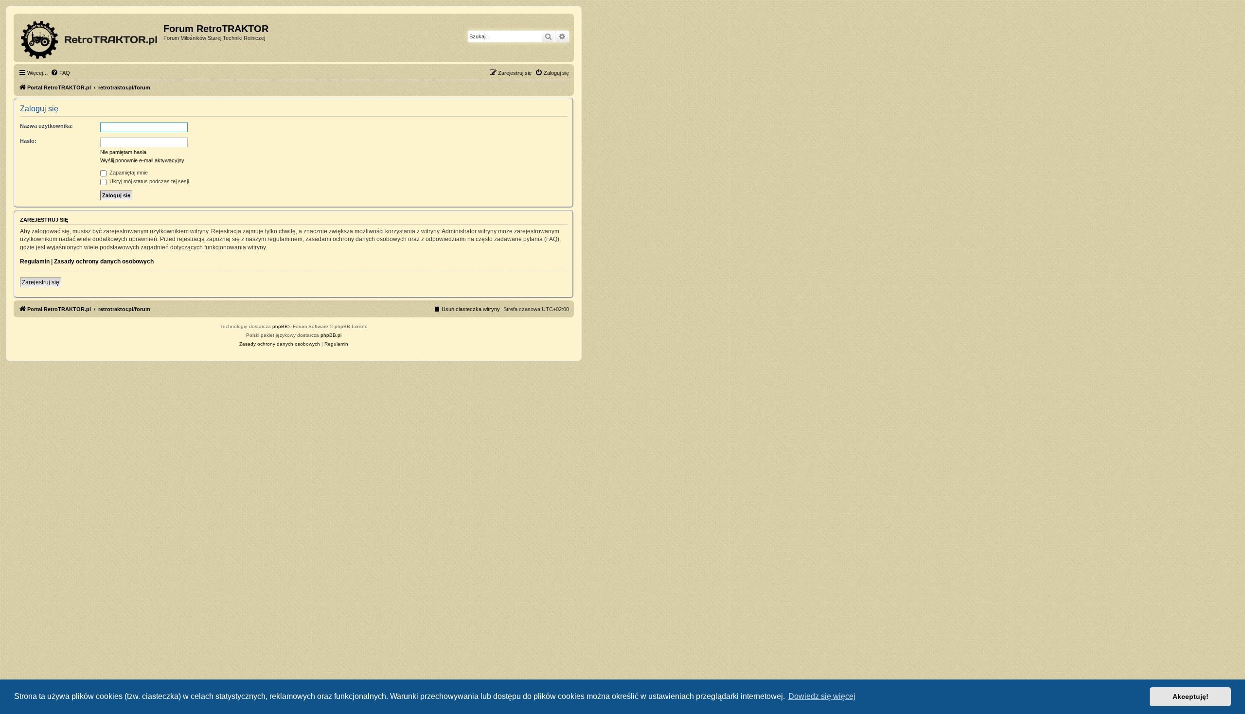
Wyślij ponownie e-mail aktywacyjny (142, 160)
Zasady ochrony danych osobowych (104, 261)
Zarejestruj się (40, 282)
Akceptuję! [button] (1191, 696)
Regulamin (35, 261)
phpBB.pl (330, 335)
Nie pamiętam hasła (123, 152)
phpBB (280, 326)
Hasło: (28, 141)
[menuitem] (60, 73)
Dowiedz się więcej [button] (821, 696)
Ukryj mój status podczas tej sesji (148, 181)
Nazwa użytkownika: (46, 126)
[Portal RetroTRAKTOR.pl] (89, 38)
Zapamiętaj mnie (128, 172)
